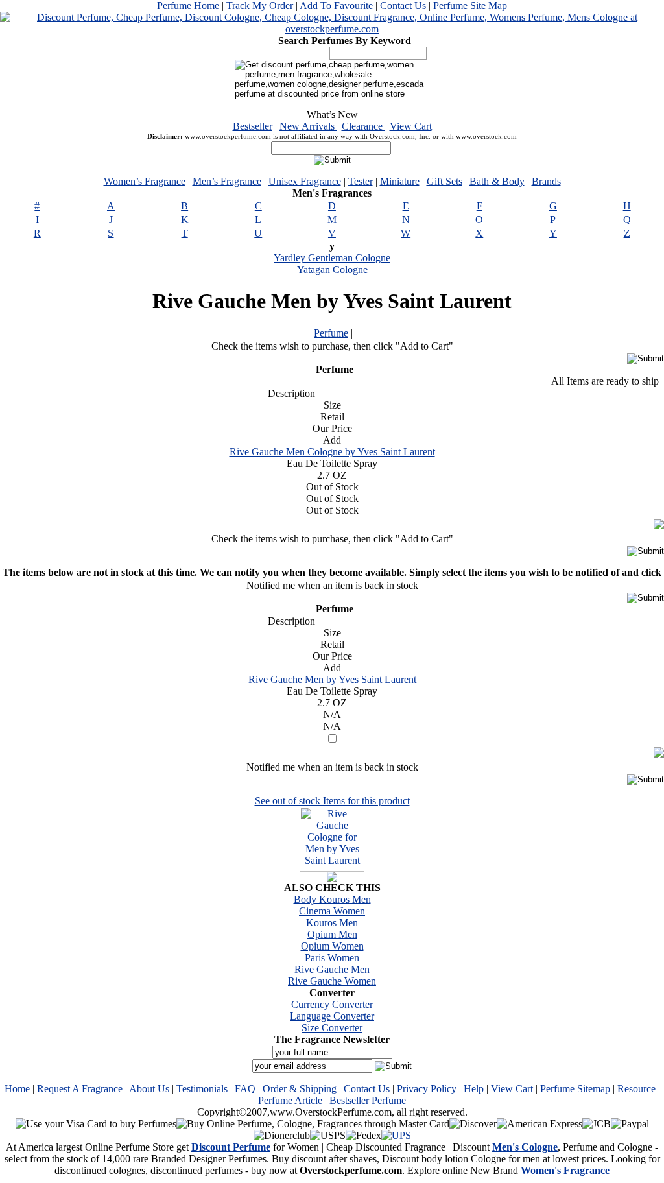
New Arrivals (308, 126)
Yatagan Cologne (332, 269)
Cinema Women (332, 910)
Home (17, 1088)
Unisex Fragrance (304, 181)
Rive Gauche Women (332, 980)
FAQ (245, 1088)
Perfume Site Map (470, 5)
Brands (546, 181)
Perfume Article (290, 1100)
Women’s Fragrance (144, 181)
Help (474, 1088)
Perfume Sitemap (575, 1088)
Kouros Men (332, 922)
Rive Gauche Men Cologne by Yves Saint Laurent (332, 451)
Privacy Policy (426, 1088)
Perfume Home (188, 5)
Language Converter (332, 1016)
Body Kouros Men (332, 899)
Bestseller (252, 126)
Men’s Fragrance (227, 181)
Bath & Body (497, 181)
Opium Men (332, 934)
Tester (360, 181)
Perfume (331, 333)
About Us (149, 1088)
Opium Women (332, 945)
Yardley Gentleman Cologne (332, 257)
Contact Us (403, 5)
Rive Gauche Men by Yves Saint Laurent (332, 679)
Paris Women (332, 957)
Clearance (363, 126)
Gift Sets (444, 181)
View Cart (411, 126)
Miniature (400, 181)
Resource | (638, 1088)
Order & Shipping (300, 1088)
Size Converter (332, 1027)
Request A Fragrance (80, 1088)
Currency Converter (332, 1004)
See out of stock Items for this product (332, 800)
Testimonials (202, 1088)
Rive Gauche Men (332, 969)
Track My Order (259, 5)
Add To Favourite (336, 5)
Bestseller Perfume (367, 1100)
